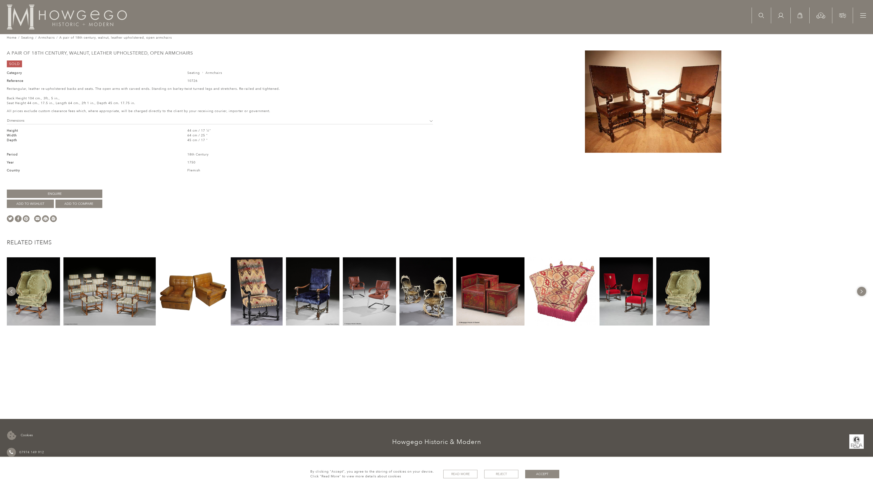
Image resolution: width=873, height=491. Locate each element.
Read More (460, 474)
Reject (501, 474)
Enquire (55, 194)
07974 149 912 (31, 452)
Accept (542, 474)
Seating (27, 37)
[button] (820, 15)
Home (12, 37)
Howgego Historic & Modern (436, 442)
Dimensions (15, 120)
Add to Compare (78, 204)
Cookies (26, 435)
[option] (33, 291)
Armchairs (46, 37)
